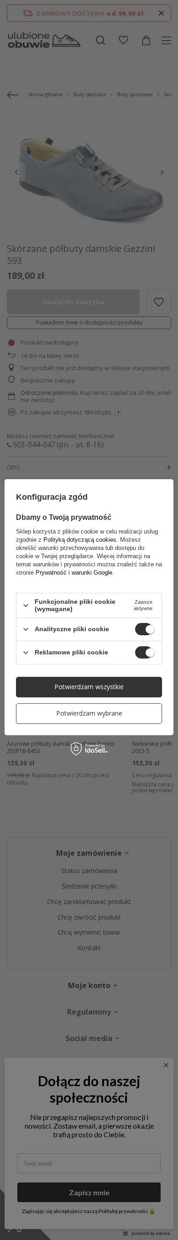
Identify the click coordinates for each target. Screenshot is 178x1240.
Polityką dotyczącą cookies (79, 539)
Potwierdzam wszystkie (89, 686)
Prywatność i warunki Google (74, 572)
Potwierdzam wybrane (89, 713)
